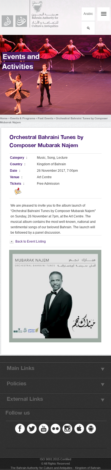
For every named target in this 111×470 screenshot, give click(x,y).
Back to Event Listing (30, 241)
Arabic (88, 14)
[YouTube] (43, 428)
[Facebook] (20, 428)
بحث (88, 28)
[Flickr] (55, 428)
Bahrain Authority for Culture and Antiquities (32, 14)
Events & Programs (22, 118)
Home (4, 118)
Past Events (45, 118)
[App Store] (79, 428)
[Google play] (91, 428)
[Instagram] (67, 428)
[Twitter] (32, 428)
